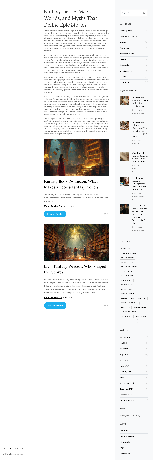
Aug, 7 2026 (137, 166)
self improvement (140, 307)
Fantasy (134, 42)
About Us (124, 430)
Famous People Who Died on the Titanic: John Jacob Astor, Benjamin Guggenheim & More (139, 214)
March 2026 (134, 366)
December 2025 (134, 383)
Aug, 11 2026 (137, 141)
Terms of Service (127, 436)
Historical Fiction (134, 53)
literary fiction (126, 280)
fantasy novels (140, 316)
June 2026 (134, 349)
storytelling (125, 249)
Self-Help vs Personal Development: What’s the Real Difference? (139, 184)
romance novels (127, 285)
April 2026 (134, 360)
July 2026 (134, 343)
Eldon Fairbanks (53, 206)
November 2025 (134, 389)
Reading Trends (134, 30)
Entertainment (134, 71)
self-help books (126, 289)
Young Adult (134, 48)
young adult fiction (128, 253)
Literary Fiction (134, 65)
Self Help (134, 59)
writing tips (142, 298)
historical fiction (127, 262)
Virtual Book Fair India (13, 448)
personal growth (127, 258)
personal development (129, 267)
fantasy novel (126, 316)
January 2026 (134, 377)
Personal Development (134, 36)
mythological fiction (129, 312)
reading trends (126, 271)
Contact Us (125, 453)
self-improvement (127, 294)
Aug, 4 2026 (137, 227)
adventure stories (127, 298)
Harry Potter (125, 307)
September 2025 (134, 400)
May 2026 (134, 354)
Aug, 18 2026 (137, 110)
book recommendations (129, 303)
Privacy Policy (125, 442)
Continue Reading (55, 214)
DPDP (122, 448)
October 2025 (134, 394)
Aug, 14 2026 (137, 194)
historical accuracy (128, 321)
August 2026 (134, 337)
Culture (134, 76)
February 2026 (134, 371)
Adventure (134, 82)
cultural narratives (128, 276)
